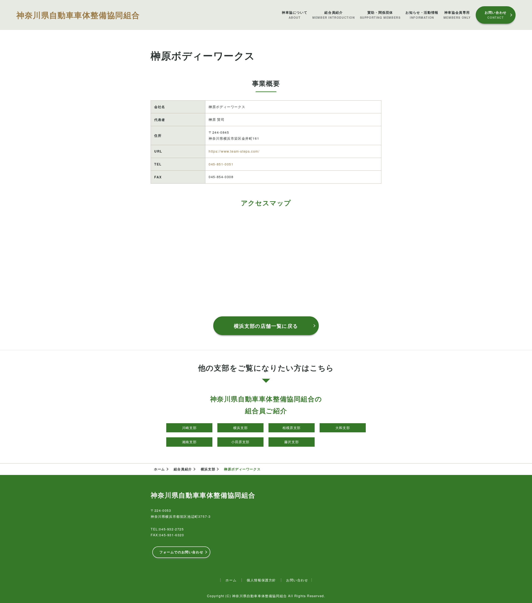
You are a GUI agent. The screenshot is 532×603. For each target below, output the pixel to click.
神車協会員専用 (457, 15)
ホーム (159, 469)
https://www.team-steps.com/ (234, 151)
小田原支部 (240, 441)
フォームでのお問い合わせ (181, 552)
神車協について (294, 15)
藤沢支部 (291, 441)
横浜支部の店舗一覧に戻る (266, 325)
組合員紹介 (333, 15)
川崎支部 (189, 427)
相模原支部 (291, 427)
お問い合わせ (496, 15)
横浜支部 (240, 427)
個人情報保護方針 (261, 580)
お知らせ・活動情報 (421, 15)
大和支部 (342, 427)
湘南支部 (189, 441)
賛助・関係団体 (380, 15)
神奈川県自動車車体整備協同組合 (78, 15)
